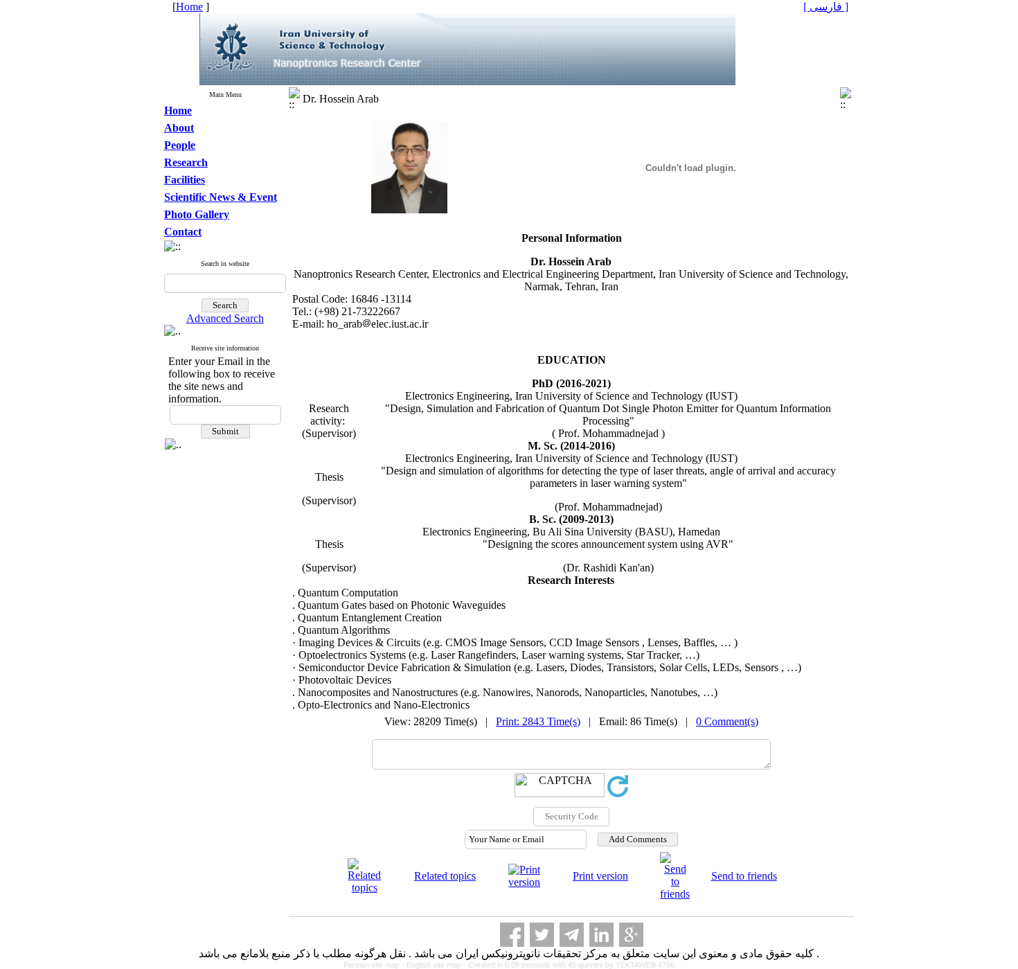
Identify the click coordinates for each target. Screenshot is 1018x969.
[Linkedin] (601, 935)
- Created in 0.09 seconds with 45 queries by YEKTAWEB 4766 (569, 965)
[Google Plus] (631, 935)
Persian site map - (375, 965)
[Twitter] (542, 935)
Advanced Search (225, 318)
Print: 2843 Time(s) (538, 721)
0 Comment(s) (727, 721)
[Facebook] (512, 935)
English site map (435, 965)
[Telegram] (572, 935)
